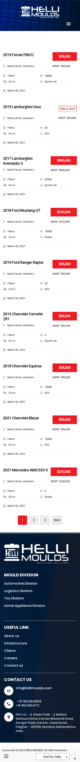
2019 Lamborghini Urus (22, 107)
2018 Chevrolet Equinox (22, 366)
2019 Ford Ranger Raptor (23, 262)
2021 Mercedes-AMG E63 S (25, 470)
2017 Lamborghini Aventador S (18, 161)
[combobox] (53, 756)
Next (57, 520)
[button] (68, 23)
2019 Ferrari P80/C (18, 55)
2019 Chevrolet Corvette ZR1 (23, 317)
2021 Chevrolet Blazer (21, 418)
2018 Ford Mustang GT (21, 210)
